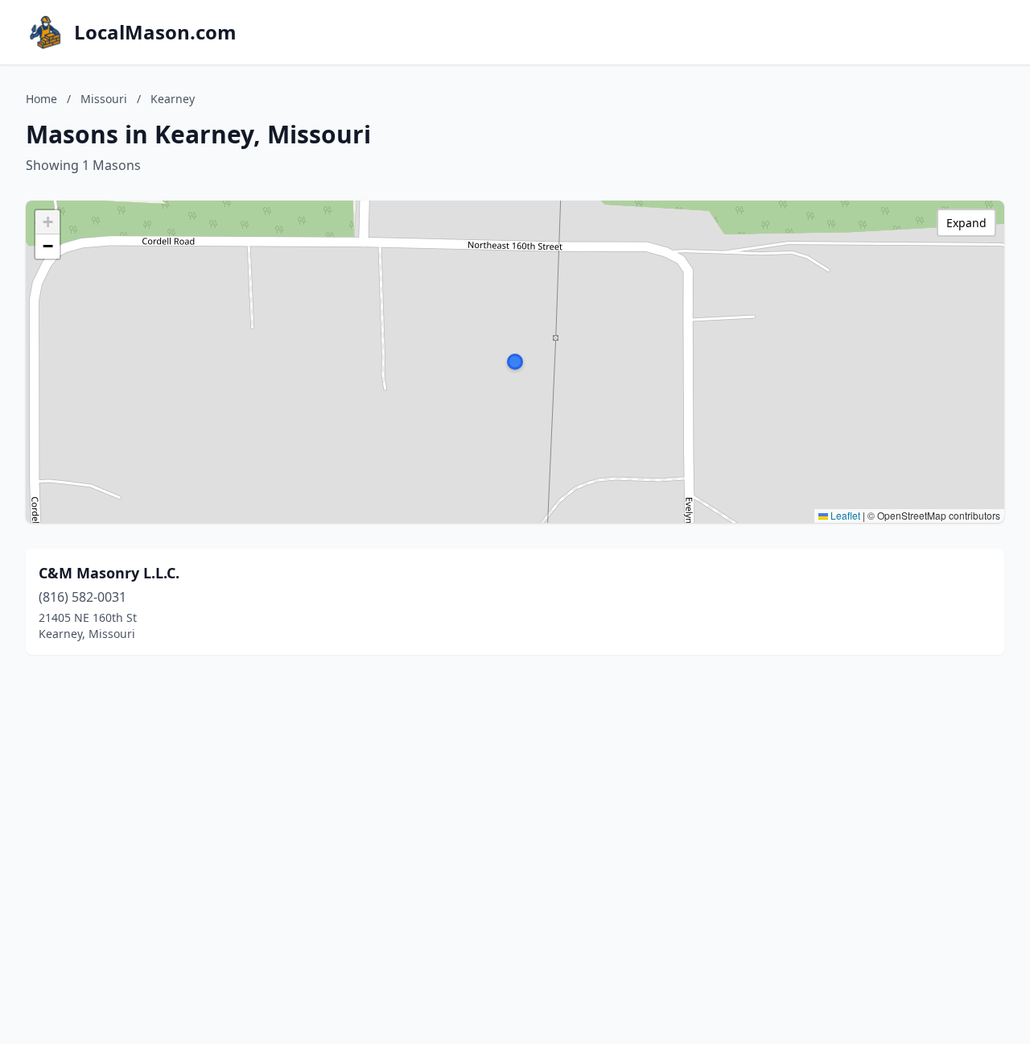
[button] (515, 362)
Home (41, 98)
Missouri (103, 98)
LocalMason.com (155, 32)
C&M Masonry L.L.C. (109, 572)
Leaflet (844, 515)
